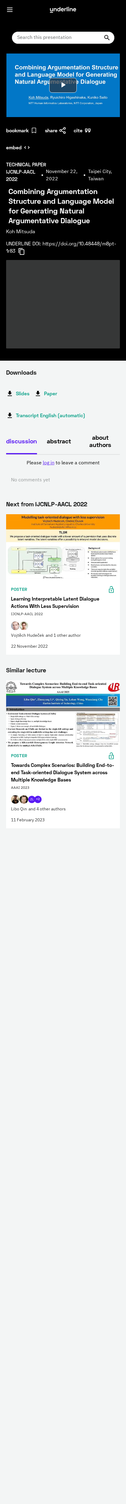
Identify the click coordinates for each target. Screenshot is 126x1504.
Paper (50, 393)
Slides (22, 393)
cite (78, 130)
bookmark (17, 130)
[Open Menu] (10, 9)
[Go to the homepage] (63, 10)
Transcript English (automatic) (50, 415)
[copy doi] (25, 251)
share (51, 130)
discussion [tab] (21, 441)
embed (14, 147)
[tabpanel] (63, 472)
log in (48, 463)
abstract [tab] (59, 441)
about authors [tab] (100, 441)
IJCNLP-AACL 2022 (61, 504)
